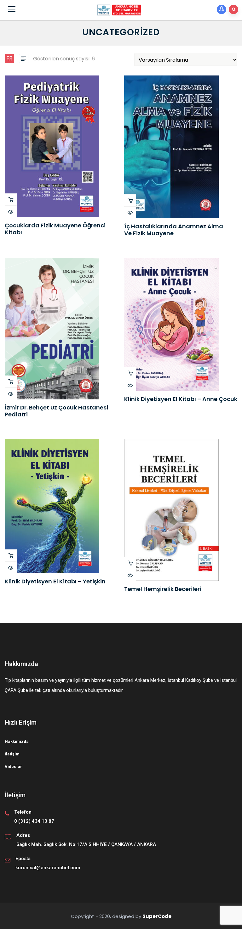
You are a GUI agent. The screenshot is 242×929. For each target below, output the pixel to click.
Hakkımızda (17, 741)
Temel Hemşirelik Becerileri (162, 589)
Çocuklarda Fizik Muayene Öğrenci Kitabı (55, 228)
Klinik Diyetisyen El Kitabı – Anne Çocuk (180, 399)
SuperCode (156, 916)
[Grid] (9, 58)
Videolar (13, 766)
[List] (23, 58)
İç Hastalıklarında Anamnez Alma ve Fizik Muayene (173, 229)
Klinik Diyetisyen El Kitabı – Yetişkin (55, 581)
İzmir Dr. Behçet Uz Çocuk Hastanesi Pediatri (56, 410)
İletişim (12, 754)
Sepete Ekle (11, 199)
